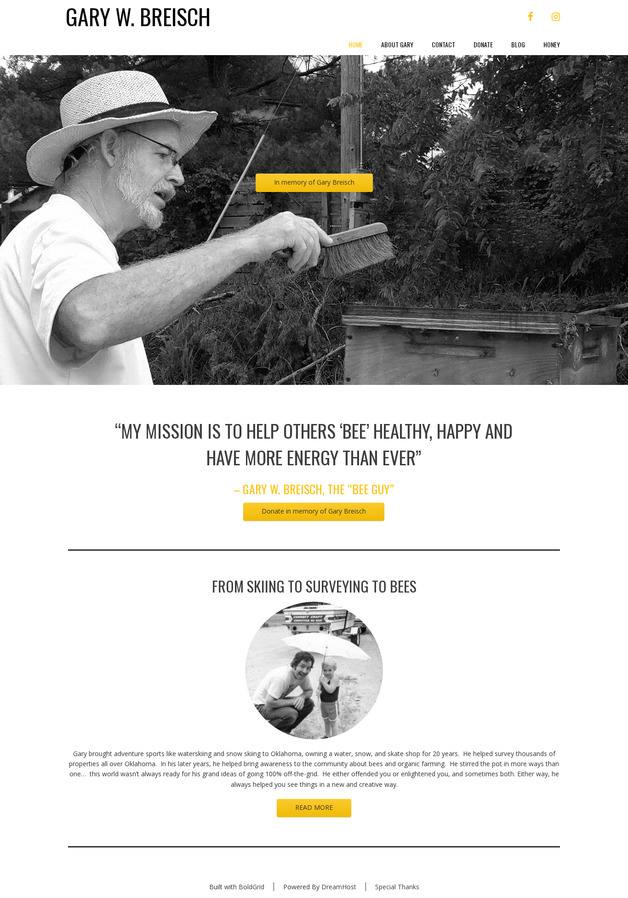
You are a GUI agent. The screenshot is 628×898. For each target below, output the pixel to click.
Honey (551, 44)
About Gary (397, 44)
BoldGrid (251, 886)
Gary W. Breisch (138, 17)
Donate (483, 44)
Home (355, 44)
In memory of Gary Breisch (314, 182)
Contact (443, 44)
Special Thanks (397, 886)
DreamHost (338, 886)
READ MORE (314, 807)
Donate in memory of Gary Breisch (314, 511)
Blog (518, 44)
